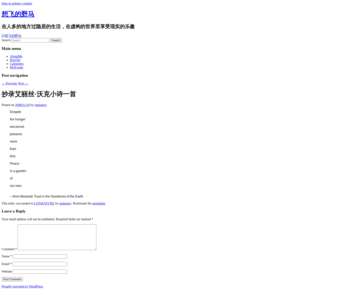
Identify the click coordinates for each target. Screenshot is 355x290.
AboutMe (16, 56)
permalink (98, 203)
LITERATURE (44, 203)
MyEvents (16, 67)
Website (7, 271)
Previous (9, 83)
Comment (9, 249)
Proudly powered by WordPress (22, 286)
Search (6, 40)
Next (23, 83)
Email (7, 264)
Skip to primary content (17, 3)
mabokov (41, 105)
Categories (17, 63)
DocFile (15, 60)
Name (7, 256)
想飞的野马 (18, 14)
